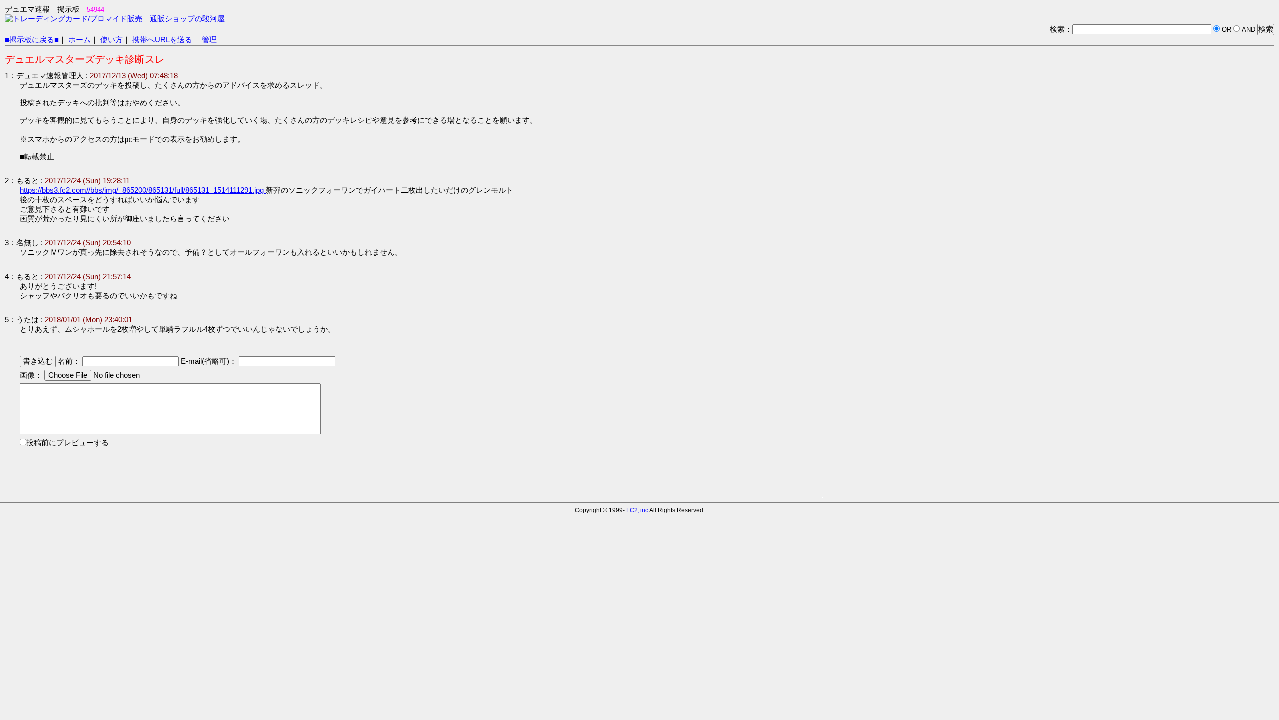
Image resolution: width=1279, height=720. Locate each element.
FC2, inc (637, 510)
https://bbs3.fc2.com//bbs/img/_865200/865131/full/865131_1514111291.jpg (143, 190)
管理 (209, 40)
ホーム (79, 40)
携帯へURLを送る (162, 40)
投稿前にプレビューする (67, 443)
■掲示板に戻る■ (32, 40)
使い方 (111, 40)
